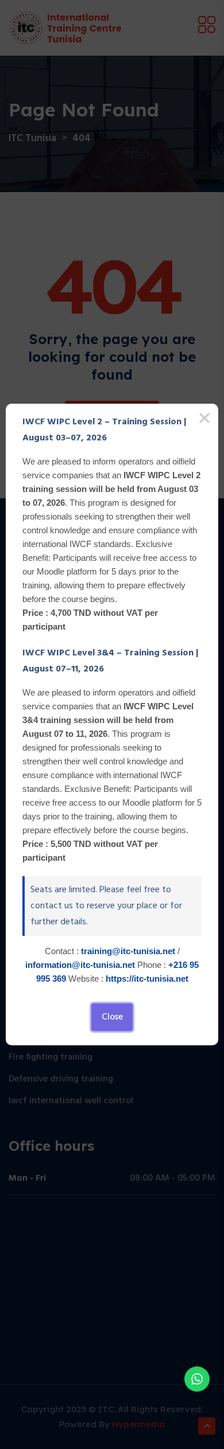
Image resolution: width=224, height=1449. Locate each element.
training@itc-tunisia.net (128, 951)
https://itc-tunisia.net (147, 978)
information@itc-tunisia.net (80, 965)
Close (112, 1017)
